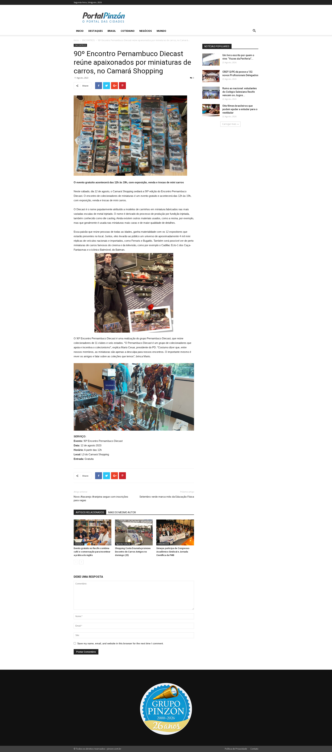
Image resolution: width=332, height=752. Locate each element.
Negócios (145, 30)
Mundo (161, 30)
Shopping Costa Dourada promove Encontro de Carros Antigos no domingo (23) (133, 551)
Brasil (112, 30)
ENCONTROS (88, 40)
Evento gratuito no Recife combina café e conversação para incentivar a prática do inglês (92, 551)
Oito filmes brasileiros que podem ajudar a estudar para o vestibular (239, 109)
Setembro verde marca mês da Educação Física (167, 496)
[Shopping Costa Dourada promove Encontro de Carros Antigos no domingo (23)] (134, 532)
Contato (254, 748)
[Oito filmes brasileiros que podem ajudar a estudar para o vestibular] (211, 110)
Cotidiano (128, 30)
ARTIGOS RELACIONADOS (90, 512)
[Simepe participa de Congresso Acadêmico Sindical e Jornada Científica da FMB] (175, 532)
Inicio (80, 30)
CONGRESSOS (163, 544)
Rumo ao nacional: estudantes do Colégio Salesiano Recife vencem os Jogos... (239, 92)
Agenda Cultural (123, 544)
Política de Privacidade (236, 748)
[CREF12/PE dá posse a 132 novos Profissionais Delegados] (211, 76)
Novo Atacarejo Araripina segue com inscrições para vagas (101, 498)
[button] (254, 31)
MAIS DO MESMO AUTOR (122, 512)
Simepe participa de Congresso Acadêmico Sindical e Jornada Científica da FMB (172, 551)
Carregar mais (229, 124)
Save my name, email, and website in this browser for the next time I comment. (120, 643)
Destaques (95, 30)
